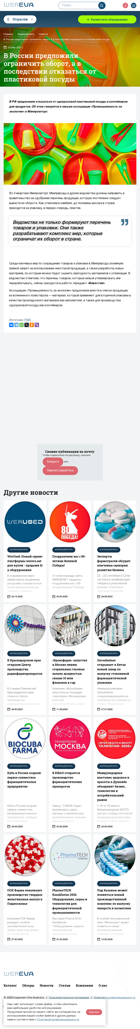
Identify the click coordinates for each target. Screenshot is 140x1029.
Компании (84, 985)
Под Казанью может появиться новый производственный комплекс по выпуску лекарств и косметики (114, 899)
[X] (26, 325)
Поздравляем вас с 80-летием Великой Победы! (69, 560)
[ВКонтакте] (11, 325)
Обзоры (28, 985)
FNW (27, 320)
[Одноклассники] (32, 325)
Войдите (53, 462)
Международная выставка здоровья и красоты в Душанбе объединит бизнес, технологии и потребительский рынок (113, 786)
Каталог (10, 985)
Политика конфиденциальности (114, 997)
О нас (103, 985)
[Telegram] (16, 325)
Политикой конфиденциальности (58, 1020)
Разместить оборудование (109, 19)
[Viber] (37, 325)
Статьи (64, 985)
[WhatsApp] (21, 325)
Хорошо (94, 1012)
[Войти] (125, 5)
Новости (46, 985)
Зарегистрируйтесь (60, 470)
